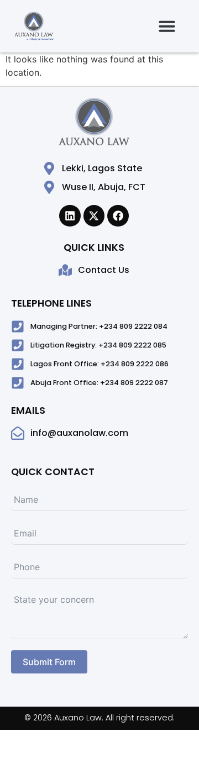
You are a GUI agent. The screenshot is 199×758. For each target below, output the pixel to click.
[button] (167, 26)
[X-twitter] (93, 215)
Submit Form (49, 661)
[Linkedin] (69, 215)
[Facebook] (117, 215)
